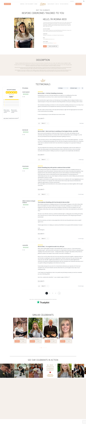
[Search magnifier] (84, 1)
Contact (66, 400)
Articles (66, 401)
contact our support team (53, 46)
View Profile (17, 341)
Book (45, 46)
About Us (66, 397)
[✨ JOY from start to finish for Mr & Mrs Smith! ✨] (21, 371)
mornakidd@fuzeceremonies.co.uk (48, 39)
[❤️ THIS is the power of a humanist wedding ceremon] (7, 371)
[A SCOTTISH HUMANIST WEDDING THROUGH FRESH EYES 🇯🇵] (36, 371)
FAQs (66, 398)
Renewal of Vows (57, 399)
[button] (72, 332)
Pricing (66, 399)
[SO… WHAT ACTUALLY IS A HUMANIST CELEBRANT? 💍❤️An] (50, 371)
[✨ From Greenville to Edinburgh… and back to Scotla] (79, 371)
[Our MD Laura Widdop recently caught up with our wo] (64, 371)
